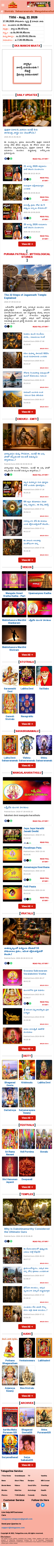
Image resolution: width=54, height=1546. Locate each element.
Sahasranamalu (24, 11)
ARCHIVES (27, 1403)
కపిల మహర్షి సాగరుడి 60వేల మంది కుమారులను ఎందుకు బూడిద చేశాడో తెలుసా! (36, 356)
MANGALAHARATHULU (27, 772)
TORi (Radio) (20, 1495)
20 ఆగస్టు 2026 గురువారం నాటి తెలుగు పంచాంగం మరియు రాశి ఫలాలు (35, 227)
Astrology (32, 1490)
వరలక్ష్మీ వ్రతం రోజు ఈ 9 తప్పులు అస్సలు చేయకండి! (35, 206)
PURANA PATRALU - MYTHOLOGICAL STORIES (27, 255)
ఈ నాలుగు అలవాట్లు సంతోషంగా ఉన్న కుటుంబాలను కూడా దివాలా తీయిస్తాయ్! (35, 545)
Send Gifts (32, 1485)
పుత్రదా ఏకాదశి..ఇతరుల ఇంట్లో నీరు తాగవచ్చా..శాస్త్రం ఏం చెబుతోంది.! (21, 131)
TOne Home (6, 1475)
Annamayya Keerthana (36, 867)
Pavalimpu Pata (32, 847)
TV (29, 1475)
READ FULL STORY (40, 158)
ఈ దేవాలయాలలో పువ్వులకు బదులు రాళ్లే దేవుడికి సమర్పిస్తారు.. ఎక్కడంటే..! (36, 1251)
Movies (4, 1490)
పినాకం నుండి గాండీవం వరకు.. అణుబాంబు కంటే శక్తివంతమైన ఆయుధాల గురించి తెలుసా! (34, 338)
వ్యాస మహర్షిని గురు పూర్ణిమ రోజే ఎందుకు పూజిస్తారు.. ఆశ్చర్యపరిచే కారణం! (36, 485)
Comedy (31, 1495)
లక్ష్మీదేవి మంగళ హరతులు (16, 807)
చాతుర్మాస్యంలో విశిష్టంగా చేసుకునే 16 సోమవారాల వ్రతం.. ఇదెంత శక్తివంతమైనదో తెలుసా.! (23, 951)
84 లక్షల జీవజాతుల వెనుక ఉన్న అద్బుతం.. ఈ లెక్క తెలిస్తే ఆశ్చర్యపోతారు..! (36, 504)
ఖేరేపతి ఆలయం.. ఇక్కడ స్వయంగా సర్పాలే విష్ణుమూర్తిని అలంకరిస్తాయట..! (37, 1290)
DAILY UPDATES (27, 94)
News (4, 1480)
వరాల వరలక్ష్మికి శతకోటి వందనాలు (34, 1030)
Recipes (31, 1480)
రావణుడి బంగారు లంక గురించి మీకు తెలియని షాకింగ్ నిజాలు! (33, 395)
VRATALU (27, 913)
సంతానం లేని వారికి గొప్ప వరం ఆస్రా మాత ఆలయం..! (35, 1308)
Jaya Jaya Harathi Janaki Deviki (34, 829)
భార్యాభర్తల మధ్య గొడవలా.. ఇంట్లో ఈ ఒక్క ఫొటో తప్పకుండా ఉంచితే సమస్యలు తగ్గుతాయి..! (24, 456)
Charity (44, 1495)
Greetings (45, 1485)
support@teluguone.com (13, 1527)
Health (43, 1490)
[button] (5, 158)
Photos (4, 1495)
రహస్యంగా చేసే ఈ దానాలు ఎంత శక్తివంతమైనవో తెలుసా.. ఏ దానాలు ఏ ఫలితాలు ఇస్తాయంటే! (36, 525)
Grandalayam (20, 1475)
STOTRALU (27, 661)
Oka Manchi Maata (27, 45)
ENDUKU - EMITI (27, 419)
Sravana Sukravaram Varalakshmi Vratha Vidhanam (35, 973)
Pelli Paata (30, 886)
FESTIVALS (27, 1125)
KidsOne (18, 1490)
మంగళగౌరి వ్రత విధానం (34, 990)
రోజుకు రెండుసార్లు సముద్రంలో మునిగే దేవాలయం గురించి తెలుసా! (36, 375)
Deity (27, 1055)
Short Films (19, 1480)
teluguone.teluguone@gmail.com (17, 1518)
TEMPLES (27, 1194)
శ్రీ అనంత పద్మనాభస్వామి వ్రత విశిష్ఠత (36, 1011)
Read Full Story (40, 326)
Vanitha (44, 1475)
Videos (27, 567)
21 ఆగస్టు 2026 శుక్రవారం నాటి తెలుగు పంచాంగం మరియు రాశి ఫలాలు (35, 169)
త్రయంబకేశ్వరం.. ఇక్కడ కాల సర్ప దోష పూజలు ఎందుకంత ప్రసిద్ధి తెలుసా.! (36, 1271)
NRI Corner (45, 1480)
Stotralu (9, 11)
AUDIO (27, 1333)
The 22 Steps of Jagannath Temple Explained (25, 296)
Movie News (6, 1485)
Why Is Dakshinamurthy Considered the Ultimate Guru (27, 1230)
